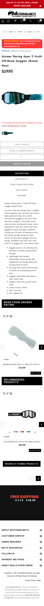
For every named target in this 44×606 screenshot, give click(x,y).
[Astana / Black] (7, 133)
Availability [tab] (22, 179)
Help (39, 580)
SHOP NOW (26, 6)
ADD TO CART (36, 373)
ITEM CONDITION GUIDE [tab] (22, 184)
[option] (22, 344)
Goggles (29, 32)
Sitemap (33, 576)
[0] (21, 21)
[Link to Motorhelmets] (22, 14)
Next (41, 133)
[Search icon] (29, 21)
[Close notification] (40, 6)
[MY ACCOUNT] (8, 21)
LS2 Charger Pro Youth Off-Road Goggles (22, 442)
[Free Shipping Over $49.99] (22, 498)
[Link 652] (4, 32)
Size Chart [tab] (22, 190)
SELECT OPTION (35, 450)
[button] (38, 22)
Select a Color (22, 164)
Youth (37, 32)
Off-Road (20, 32)
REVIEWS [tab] (21, 196)
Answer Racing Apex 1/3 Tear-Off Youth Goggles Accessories (22, 365)
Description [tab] (22, 173)
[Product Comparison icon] (15, 21)
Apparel (11, 32)
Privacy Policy (30, 580)
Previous (9, 354)
